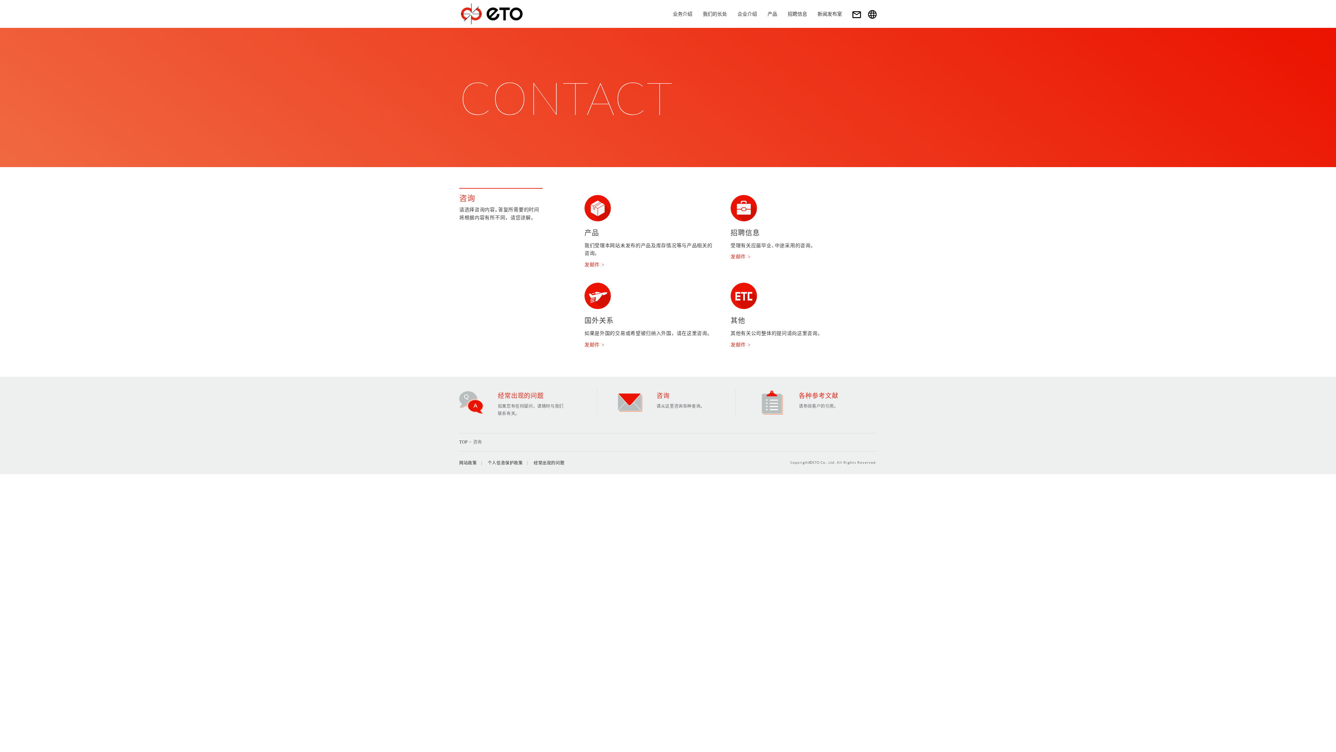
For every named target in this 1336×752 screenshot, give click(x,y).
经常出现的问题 (549, 463)
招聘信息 (797, 14)
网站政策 (468, 463)
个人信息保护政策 (505, 463)
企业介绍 (747, 14)
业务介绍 (682, 14)
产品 (772, 14)
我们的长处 (715, 14)
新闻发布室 (830, 14)
